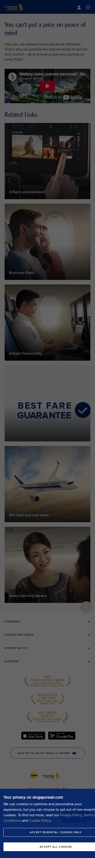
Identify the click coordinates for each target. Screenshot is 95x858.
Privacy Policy (71, 815)
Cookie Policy (40, 820)
